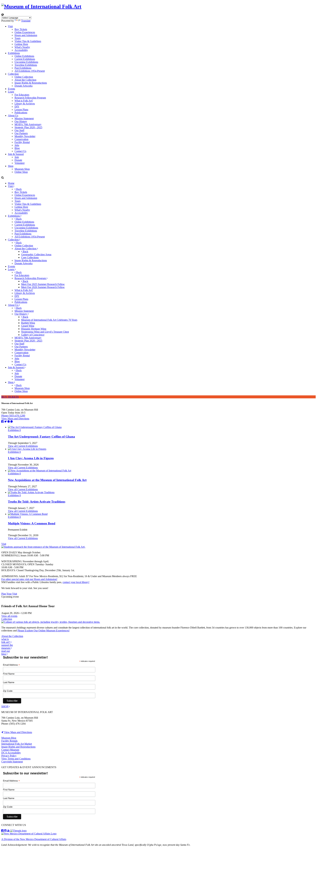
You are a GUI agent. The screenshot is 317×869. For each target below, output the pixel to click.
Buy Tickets (21, 29)
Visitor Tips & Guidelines (28, 41)
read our (5, 652)
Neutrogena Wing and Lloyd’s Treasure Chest (45, 331)
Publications (21, 112)
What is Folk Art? (24, 100)
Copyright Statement (12, 761)
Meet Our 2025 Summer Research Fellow (43, 284)
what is (6, 640)
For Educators (22, 94)
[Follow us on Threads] (18, 830)
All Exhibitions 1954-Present (30, 71)
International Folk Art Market (16, 743)
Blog (17, 148)
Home (11, 183)
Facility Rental (22, 142)
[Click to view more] (35, 427)
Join (17, 157)
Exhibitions (14, 53)
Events (11, 88)
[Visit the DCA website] (28, 833)
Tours (17, 38)
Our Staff (19, 130)
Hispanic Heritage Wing (33, 328)
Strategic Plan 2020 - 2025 (28, 127)
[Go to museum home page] (158, 6)
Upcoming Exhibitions (26, 62)
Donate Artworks (24, 85)
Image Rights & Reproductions (31, 82)
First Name (9, 673)
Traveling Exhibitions (26, 65)
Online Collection (24, 76)
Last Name (8, 682)
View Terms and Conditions (16, 758)
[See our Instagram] (5, 830)
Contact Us (20, 151)
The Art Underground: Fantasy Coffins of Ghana (41, 436)
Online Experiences (25, 32)
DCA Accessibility (11, 752)
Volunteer (20, 163)
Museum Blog (8, 737)
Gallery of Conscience (32, 334)
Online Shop (21, 172)
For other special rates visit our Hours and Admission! (29, 579)
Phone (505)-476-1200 (13, 415)
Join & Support (16, 154)
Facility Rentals (9, 740)
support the (7, 646)
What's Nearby (22, 47)
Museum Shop (22, 169)
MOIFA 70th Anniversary (28, 124)
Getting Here (21, 44)
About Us (13, 115)
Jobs (17, 145)
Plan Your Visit (9, 593)
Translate (26, 20)
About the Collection (25, 79)
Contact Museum (10, 749)
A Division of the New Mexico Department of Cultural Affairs (33, 839)
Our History (21, 121)
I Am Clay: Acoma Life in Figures (31, 458)
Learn (11, 91)
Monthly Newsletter (25, 136)
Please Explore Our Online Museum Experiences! (44, 630)
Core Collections (30, 257)
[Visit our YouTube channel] (8, 830)
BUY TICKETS (10, 396)
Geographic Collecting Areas (36, 254)
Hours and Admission (26, 35)
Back (19, 189)
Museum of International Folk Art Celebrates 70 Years (49, 319)
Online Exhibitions (24, 56)
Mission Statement (24, 118)
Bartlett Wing (28, 322)
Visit (10, 26)
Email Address (11, 664)
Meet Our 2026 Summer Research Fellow (43, 287)
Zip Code (8, 691)
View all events (9, 616)
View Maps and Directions (15, 418)
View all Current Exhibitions (23, 446)
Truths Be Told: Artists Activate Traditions (36, 501)
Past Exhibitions (23, 68)
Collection (13, 73)
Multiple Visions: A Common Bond (31, 523)
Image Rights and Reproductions (18, 746)
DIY (17, 106)
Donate (18, 160)
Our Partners (21, 133)
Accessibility (21, 50)
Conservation (21, 139)
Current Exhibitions (25, 59)
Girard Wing (27, 325)
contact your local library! (76, 582)
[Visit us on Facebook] (2, 830)
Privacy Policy (9, 755)
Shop (10, 166)
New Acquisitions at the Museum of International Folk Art (47, 480)
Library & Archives (25, 103)
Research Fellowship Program (30, 97)
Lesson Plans (21, 109)
